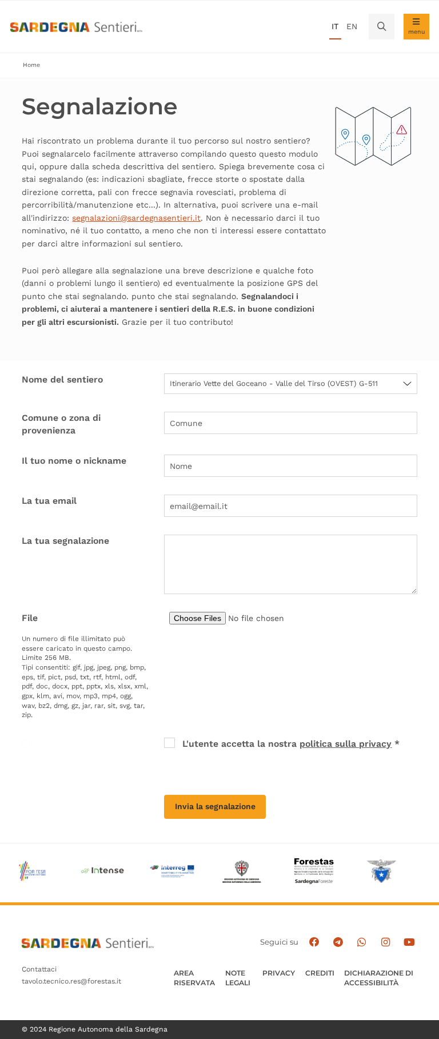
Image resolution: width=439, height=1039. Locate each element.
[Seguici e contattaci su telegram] (338, 942)
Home (31, 65)
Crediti (319, 973)
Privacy (278, 973)
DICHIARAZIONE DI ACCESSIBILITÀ (378, 978)
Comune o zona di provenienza (61, 424)
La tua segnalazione (65, 540)
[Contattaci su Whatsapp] (362, 942)
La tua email (49, 500)
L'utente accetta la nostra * (291, 743)
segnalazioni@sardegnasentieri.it (136, 217)
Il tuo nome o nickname (74, 460)
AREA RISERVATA (194, 978)
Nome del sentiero (62, 379)
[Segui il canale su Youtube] (409, 942)
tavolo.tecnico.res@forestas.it (71, 981)
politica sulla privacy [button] (346, 743)
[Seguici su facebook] (314, 942)
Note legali (237, 978)
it (335, 26)
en (351, 26)
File (30, 617)
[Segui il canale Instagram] (385, 942)
